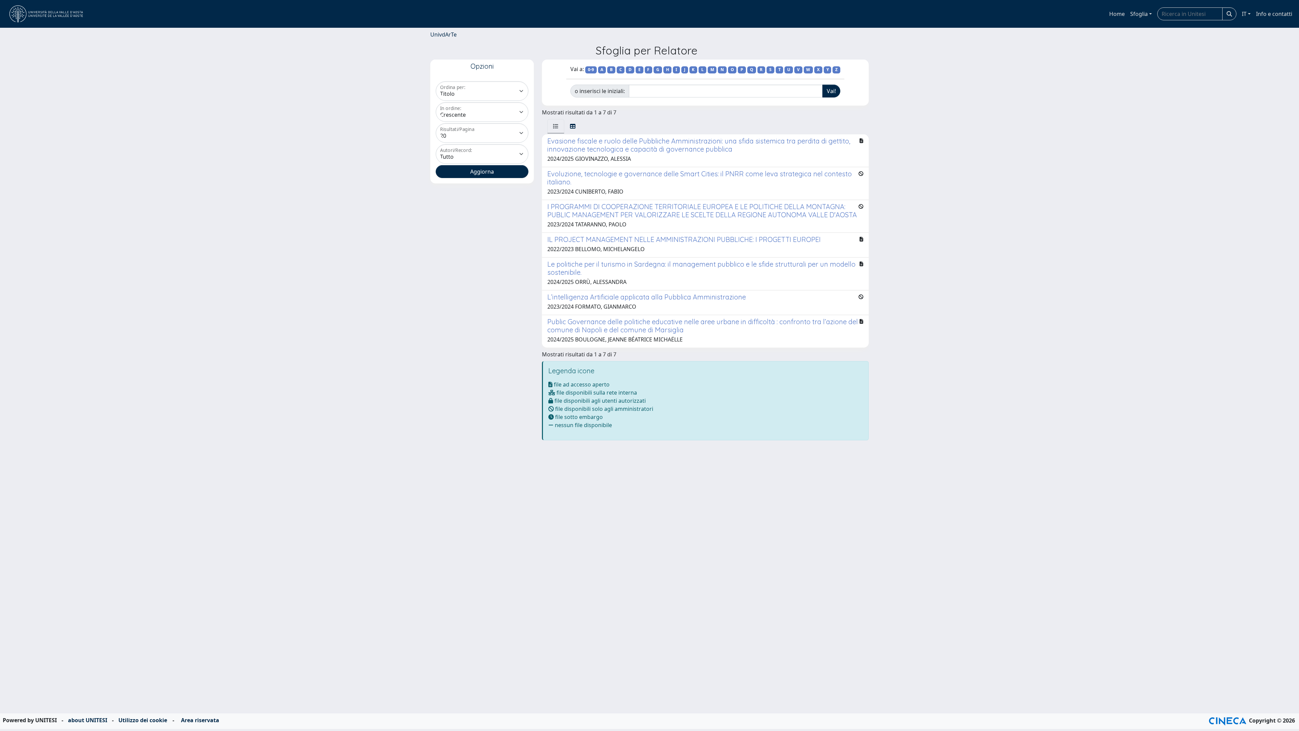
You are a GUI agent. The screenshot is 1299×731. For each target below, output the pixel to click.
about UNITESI (87, 720)
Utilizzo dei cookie (142, 720)
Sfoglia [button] (1139, 14)
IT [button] (1244, 14)
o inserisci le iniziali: (600, 91)
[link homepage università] (46, 14)
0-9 (591, 69)
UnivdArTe (443, 34)
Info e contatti (1274, 14)
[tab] (555, 126)
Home (1117, 14)
